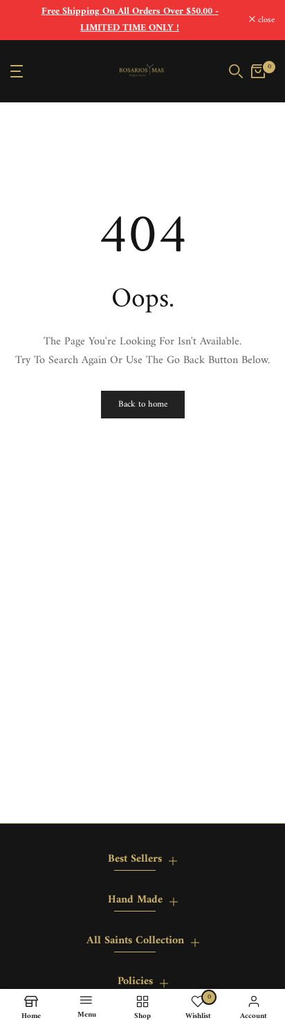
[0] (258, 71)
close (265, 20)
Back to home (142, 404)
